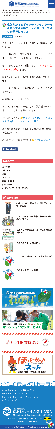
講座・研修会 (8, 180)
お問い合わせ (22, 393)
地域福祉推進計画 (29, 390)
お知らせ (6, 170)
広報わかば (7, 184)
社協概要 (7, 393)
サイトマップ (33, 397)
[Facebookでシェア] (10, 148)
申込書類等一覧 (10, 390)
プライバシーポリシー (13, 400)
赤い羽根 (6, 166)
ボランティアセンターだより (15, 187)
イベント (6, 177)
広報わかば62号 (42, 140)
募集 (4, 173)
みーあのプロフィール (13, 397)
